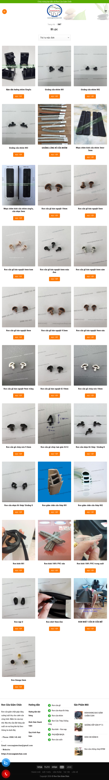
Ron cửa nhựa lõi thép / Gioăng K (90, 447)
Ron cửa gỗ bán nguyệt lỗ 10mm (54, 389)
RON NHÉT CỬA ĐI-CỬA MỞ (90, 622)
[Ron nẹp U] (18, 598)
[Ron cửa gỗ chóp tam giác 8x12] (54, 423)
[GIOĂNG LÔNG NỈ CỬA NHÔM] (54, 124)
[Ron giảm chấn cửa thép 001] (54, 482)
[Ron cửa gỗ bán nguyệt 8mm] (18, 307)
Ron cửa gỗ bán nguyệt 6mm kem (18, 269)
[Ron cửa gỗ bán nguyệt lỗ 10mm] (54, 365)
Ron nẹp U (18, 622)
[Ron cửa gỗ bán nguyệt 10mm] (54, 185)
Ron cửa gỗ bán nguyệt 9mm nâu (90, 330)
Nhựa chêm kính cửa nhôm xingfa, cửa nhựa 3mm (18, 210)
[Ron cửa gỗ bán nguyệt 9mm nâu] (90, 307)
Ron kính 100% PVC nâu (54, 563)
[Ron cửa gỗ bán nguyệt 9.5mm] (54, 307)
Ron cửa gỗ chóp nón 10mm (90, 389)
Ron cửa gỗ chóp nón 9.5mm (18, 447)
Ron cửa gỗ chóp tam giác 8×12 (54, 447)
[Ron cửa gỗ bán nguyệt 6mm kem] (18, 246)
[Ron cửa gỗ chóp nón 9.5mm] (18, 423)
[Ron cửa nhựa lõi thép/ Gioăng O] (18, 482)
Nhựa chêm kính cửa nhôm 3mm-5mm (90, 149)
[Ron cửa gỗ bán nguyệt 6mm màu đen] (54, 246)
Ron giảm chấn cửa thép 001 (54, 505)
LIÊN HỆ (75, 772)
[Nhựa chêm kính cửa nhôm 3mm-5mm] (90, 124)
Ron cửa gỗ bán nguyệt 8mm (18, 330)
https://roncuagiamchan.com (14, 754)
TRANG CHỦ (35, 772)
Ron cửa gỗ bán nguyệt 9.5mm (54, 330)
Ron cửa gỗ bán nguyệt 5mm (90, 208)
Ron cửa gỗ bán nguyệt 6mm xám (90, 269)
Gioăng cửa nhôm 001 (54, 89)
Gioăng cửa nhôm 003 (18, 148)
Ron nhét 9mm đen (54, 622)
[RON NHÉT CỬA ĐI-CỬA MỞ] (90, 598)
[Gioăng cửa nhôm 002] (90, 66)
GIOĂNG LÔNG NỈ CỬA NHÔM (54, 148)
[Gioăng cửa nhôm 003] (18, 124)
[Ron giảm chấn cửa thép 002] (90, 482)
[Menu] (4, 11)
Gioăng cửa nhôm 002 (90, 89)
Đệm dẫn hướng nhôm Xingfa (18, 89)
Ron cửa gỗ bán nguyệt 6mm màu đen (54, 270)
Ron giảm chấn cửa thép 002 (90, 505)
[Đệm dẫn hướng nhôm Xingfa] (18, 66)
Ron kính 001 (18, 563)
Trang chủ (51, 24)
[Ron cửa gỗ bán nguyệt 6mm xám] (90, 246)
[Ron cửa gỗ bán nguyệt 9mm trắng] (18, 365)
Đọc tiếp (18, 96)
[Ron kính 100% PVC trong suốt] (90, 540)
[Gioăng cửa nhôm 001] (54, 66)
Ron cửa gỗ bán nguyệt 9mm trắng (18, 389)
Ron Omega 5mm (18, 680)
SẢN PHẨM (57, 772)
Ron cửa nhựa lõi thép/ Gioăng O (18, 505)
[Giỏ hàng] (105, 11)
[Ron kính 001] (18, 540)
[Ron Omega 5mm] (18, 656)
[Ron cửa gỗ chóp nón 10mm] (90, 365)
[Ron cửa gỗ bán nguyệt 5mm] (90, 185)
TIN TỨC (66, 772)
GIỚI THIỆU (46, 772)
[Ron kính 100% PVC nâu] (54, 540)
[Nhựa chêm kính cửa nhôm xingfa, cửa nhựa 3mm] (18, 185)
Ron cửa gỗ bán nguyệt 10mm (54, 208)
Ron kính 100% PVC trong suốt (90, 563)
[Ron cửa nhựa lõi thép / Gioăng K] (90, 423)
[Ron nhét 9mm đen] (54, 598)
